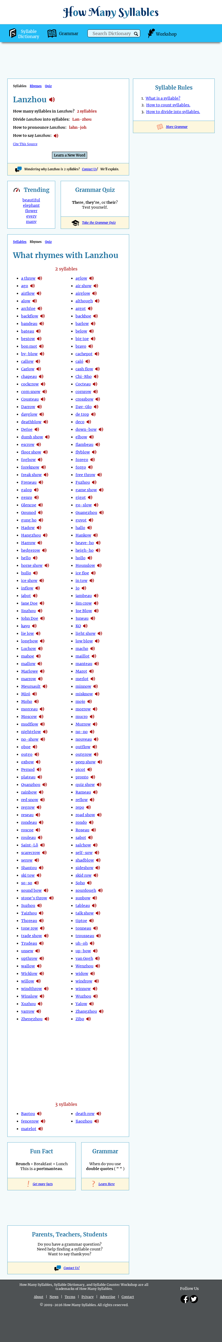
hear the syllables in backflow (42, 316)
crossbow (84, 399)
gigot (81, 497)
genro (26, 497)
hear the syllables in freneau (41, 482)
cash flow (84, 369)
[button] (136, 34)
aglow (81, 278)
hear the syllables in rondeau (41, 822)
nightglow (31, 731)
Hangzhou (31, 535)
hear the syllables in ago (32, 286)
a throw (28, 278)
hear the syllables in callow (38, 361)
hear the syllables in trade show (46, 936)
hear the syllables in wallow (39, 966)
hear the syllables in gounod (40, 512)
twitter (194, 1299)
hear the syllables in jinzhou (40, 611)
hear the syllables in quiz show (99, 784)
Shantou (29, 867)
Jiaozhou (84, 1121)
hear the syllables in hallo (89, 527)
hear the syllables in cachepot (97, 354)
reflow (82, 799)
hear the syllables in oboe (35, 747)
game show (86, 489)
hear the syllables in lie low (38, 633)
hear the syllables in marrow (40, 679)
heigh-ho (85, 550)
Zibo (80, 1018)
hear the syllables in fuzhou (94, 482)
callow (27, 361)
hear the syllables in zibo (88, 1019)
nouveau (84, 739)
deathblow (31, 421)
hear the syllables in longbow (42, 641)
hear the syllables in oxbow (38, 762)
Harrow (28, 542)
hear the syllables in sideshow (98, 868)
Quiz (48, 86)
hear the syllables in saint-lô (42, 845)
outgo (26, 754)
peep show (86, 762)
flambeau (84, 444)
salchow (83, 845)
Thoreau (29, 920)
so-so (26, 882)
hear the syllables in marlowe (42, 671)
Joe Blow (84, 610)
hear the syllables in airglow (94, 293)
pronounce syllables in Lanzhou (56, 136)
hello (26, 557)
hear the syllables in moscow (41, 716)
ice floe (82, 573)
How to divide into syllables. (173, 111)
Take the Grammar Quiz (99, 223)
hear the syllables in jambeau (96, 595)
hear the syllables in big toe (93, 339)
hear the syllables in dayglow (42, 414)
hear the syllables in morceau (42, 709)
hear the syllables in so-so (36, 883)
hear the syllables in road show (99, 815)
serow (26, 860)
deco (80, 421)
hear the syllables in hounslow (99, 565)
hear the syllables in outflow (95, 747)
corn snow (30, 391)
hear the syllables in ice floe (93, 573)
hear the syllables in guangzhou (101, 512)
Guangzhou (86, 512)
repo (80, 807)
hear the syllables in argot (90, 308)
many (31, 221)
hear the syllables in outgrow (96, 754)
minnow (83, 686)
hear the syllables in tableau (94, 905)
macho (82, 648)
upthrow (29, 958)
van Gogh (84, 958)
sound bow (31, 890)
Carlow (27, 369)
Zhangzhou (86, 1011)
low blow (84, 641)
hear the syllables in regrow (39, 807)
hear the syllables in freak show (46, 475)
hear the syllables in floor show (45, 452)
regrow (28, 807)
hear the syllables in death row (99, 1113)
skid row (84, 875)
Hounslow (85, 565)
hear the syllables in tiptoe (91, 920)
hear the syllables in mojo (89, 701)
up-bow (83, 950)
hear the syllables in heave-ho (98, 543)
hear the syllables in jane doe (42, 603)
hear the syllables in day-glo (96, 407)
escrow (27, 444)
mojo (80, 701)
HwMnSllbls (111, 12)
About (38, 1297)
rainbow (29, 792)
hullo (26, 573)
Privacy (87, 1297)
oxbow (27, 762)
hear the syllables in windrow (96, 981)
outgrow (84, 754)
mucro (82, 716)
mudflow (29, 724)
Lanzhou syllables (52, 99)
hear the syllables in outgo (37, 754)
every (31, 216)
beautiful (31, 200)
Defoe (26, 429)
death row (85, 1113)
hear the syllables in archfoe (40, 308)
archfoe (28, 308)
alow (25, 301)
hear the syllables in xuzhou (40, 1004)
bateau (27, 331)
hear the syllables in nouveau (96, 739)
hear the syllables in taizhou (41, 913)
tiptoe (81, 920)
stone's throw (34, 898)
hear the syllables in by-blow (42, 354)
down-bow (86, 429)
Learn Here (105, 1184)
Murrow (83, 724)
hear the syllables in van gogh (97, 958)
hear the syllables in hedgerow (44, 550)
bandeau (29, 323)
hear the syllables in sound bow (46, 890)
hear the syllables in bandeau (42, 323)
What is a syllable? (163, 98)
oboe (26, 746)
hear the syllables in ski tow (39, 875)
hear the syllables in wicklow (42, 973)
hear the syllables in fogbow (40, 459)
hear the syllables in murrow (95, 724)
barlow (82, 323)
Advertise (107, 1297)
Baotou (28, 1113)
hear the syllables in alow (34, 301)
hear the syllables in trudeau (41, 943)
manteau (84, 663)
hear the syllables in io (84, 588)
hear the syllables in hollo (90, 558)
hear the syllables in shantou (41, 868)
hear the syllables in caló (88, 361)
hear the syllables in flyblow (94, 452)
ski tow (28, 875)
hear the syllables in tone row (42, 928)
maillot (83, 656)
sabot (81, 837)
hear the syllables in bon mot (41, 346)
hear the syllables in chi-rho (96, 376)
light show (86, 633)
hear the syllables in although (97, 301)
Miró (25, 694)
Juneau (82, 618)
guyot (81, 520)
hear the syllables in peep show (100, 762)
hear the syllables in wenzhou (98, 966)
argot (81, 308)
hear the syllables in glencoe (40, 505)
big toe (82, 338)
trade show (31, 935)
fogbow (28, 459)
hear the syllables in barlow (93, 323)
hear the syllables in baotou (39, 1113)
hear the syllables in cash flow (97, 369)
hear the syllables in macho (92, 648)
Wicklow (29, 973)
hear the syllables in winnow (95, 988)
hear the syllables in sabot (90, 837)
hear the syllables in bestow (39, 339)
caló (79, 361)
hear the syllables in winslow (42, 996)
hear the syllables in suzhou (39, 905)
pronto (82, 777)
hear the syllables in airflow (39, 293)
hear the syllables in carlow (39, 369)
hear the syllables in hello (35, 558)
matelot (28, 1128)
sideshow (84, 867)
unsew (27, 950)
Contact (128, 1297)
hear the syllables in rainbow (41, 792)
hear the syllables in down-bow (101, 429)
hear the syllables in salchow (95, 845)
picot (80, 769)
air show (84, 285)
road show (85, 814)
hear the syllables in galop (36, 490)
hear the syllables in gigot (90, 497)
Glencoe (28, 505)
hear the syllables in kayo (34, 626)
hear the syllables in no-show (43, 739)
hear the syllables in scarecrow (44, 852)
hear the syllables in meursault (45, 686)
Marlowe (29, 671)
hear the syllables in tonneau (95, 928)
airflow (28, 293)
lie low (27, 633)
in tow (81, 580)
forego (82, 459)
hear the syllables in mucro (92, 716)
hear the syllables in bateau (38, 331)
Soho (80, 882)
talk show (85, 913)
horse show (32, 565)
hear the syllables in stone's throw (51, 898)
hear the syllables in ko (85, 626)
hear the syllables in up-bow (95, 951)
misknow (84, 694)
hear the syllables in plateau (40, 777)
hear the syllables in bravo (91, 346)
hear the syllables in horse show (47, 565)
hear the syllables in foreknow (43, 467)
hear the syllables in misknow (97, 694)
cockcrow (30, 384)
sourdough (86, 890)
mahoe (27, 656)
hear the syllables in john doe (42, 618)
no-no (82, 731)
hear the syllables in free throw (99, 475)
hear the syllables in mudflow (42, 724)
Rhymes (36, 86)
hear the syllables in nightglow (45, 732)
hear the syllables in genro (36, 497)
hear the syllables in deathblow (46, 422)
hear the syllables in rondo (91, 822)
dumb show (32, 437)
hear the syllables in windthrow (46, 988)
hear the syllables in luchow (40, 648)
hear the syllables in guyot (91, 520)
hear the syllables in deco (89, 422)
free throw (85, 474)
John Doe (29, 618)
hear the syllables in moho (36, 701)
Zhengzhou (32, 1018)
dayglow (29, 414)
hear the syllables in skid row (96, 875)
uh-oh (82, 943)
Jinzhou (28, 610)
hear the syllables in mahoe (38, 656)
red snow (29, 799)
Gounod (28, 512)
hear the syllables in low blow (97, 641)
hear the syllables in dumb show (47, 437)
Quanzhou (30, 784)
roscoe (27, 830)
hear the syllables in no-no (92, 732)
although (84, 301)
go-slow (84, 505)
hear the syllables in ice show (42, 580)
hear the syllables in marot (91, 671)
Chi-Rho (84, 376)
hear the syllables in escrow (39, 444)
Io (78, 588)
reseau (27, 814)
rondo (81, 822)
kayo (25, 625)
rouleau (28, 837)
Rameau (83, 792)
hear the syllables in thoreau (41, 920)
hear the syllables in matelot (40, 1129)
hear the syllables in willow (38, 981)
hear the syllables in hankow (95, 535)
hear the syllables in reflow (92, 800)
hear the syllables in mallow (40, 663)
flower (31, 210)
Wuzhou (83, 996)
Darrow (28, 406)
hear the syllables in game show (101, 490)
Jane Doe (29, 603)
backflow (29, 316)
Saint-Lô (29, 845)
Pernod (28, 769)
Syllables (20, 242)
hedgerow (30, 550)
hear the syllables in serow (37, 860)
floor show (31, 452)
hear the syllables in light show (100, 633)
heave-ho (85, 542)
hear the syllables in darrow (39, 407)
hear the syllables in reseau (38, 815)
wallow (28, 966)
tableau (83, 905)
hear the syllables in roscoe (38, 830)
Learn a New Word (69, 155)
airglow (83, 293)
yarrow (27, 1011)
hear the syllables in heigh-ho (98, 550)
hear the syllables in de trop (93, 414)
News (54, 1297)
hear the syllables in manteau (96, 663)
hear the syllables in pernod (39, 769)
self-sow (84, 852)
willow (27, 981)
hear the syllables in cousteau (43, 399)
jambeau (84, 595)
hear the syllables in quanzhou (45, 784)
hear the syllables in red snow (42, 800)
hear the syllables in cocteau (95, 384)
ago (24, 285)
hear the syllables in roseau (94, 830)
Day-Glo (84, 406)
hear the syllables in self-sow (97, 852)
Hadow (28, 527)
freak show (31, 474)
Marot (81, 671)
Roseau (82, 830)
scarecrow (30, 852)
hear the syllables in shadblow (98, 860)
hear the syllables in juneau (93, 618)
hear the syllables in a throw (40, 278)
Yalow (81, 1003)
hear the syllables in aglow (91, 278)
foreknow (30, 467)
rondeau (29, 822)
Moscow (29, 716)
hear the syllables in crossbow (98, 399)
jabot (26, 595)
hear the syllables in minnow (95, 686)
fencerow (30, 1121)
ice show (29, 580)
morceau (29, 709)
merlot (82, 678)
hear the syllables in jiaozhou (96, 1121)
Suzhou (28, 905)
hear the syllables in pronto (93, 777)
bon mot (29, 346)
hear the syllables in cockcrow (43, 384)
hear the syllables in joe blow (96, 611)
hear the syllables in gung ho (41, 520)
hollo (81, 557)
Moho (26, 701)
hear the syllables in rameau (95, 792)
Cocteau (83, 384)
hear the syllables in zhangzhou (101, 1011)
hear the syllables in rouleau (40, 837)
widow (82, 973)
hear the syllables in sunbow (95, 898)
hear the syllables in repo (88, 807)
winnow (83, 988)
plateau (28, 777)
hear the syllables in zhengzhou (47, 1019)
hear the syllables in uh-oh (92, 943)
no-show (29, 739)
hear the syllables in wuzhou (95, 996)
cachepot (84, 353)
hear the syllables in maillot (94, 656)
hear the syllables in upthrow (42, 958)
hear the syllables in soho (89, 883)
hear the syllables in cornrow (95, 391)
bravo (81, 346)
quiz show (85, 784)
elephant (31, 205)
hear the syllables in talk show (98, 913)
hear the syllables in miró (34, 694)
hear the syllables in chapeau (41, 376)
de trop (82, 414)
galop (26, 489)
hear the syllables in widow (92, 973)
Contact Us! (72, 1268)
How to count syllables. (168, 105)
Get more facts (42, 1184)
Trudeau (29, 943)
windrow (84, 981)
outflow (83, 746)
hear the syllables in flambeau (98, 444)
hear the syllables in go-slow (96, 505)
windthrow (31, 988)
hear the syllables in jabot (35, 595)
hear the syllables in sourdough (100, 890)
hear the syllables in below (91, 331)
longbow (29, 641)
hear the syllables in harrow (40, 543)
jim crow (84, 603)
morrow (83, 709)
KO (78, 625)
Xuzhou (28, 1003)
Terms (70, 1297)
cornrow (83, 391)
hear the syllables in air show (96, 286)
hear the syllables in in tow (92, 580)
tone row (29, 928)
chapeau (29, 376)
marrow (28, 678)
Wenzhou (84, 966)
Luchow (28, 648)
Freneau (29, 482)
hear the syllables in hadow (39, 527)
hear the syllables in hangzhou (45, 535)
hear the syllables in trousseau (98, 936)
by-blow (29, 353)
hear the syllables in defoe (37, 429)
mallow (28, 663)
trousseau (85, 935)
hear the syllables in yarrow (39, 1011)
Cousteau (30, 399)
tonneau (83, 928)
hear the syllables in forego (92, 459)
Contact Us (89, 169)
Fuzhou (83, 482)
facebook (185, 1299)
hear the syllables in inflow (37, 588)
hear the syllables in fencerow (43, 1121)
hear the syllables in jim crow (96, 603)
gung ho (29, 520)
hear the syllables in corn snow (45, 391)
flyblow (83, 452)
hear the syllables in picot (89, 769)
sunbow (83, 898)
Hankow (83, 535)
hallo (80, 527)
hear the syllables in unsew (37, 951)
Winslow (29, 996)
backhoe (83, 316)
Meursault (31, 686)
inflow (27, 588)
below (81, 331)
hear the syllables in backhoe (95, 316)
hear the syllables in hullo (35, 573)
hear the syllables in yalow (91, 1004)
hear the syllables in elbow (91, 437)
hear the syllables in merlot (93, 679)
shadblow (85, 860)
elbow (81, 437)
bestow (28, 338)
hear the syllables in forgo (90, 467)
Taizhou (29, 913)
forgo (81, 467)
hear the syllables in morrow (95, 709)
